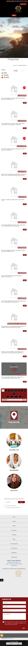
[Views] (14, 73)
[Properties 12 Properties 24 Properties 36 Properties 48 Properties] (12, 400)
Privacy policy (14, 548)
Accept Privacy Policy (10, 505)
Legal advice (14, 552)
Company (14, 534)
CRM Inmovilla (10, 638)
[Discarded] (14, 77)
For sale (14, 521)
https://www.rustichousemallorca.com (14, 563)
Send (21, 502)
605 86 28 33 (14, 565)
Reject (20, 643)
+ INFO (24, 102)
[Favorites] (14, 75)
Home (14, 516)
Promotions (14, 530)
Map (2, 580)
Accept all (8, 643)
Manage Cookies (14, 643)
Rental (14, 525)
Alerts (14, 539)
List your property (14, 543)
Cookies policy (14, 557)
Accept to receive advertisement (13, 507)
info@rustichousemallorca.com (14, 562)
